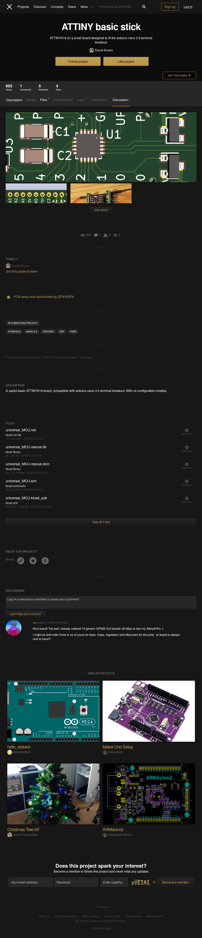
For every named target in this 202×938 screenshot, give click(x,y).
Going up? (102, 907)
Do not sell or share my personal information (101, 921)
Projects (23, 6)
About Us (44, 916)
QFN (61, 331)
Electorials (115, 752)
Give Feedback (91, 916)
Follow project (78, 61)
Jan (35, 622)
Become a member (67, 871)
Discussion (121, 99)
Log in (188, 6)
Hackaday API (154, 916)
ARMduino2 (113, 829)
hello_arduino (18, 747)
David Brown (104, 50)
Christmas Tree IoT (23, 829)
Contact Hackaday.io (66, 916)
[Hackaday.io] (9, 6)
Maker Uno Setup (118, 747)
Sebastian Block (119, 834)
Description (14, 100)
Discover (40, 6)
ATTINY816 (14, 331)
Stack (72, 6)
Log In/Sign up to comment (25, 614)
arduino (48, 331)
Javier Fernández (25, 834)
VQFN (73, 331)
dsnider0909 (22, 752)
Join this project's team (21, 271)
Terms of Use (112, 916)
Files (44, 99)
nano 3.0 (31, 331)
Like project (126, 61)
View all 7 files (101, 522)
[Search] (144, 7)
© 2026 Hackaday (101, 928)
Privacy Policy (133, 916)
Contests (57, 6)
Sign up (170, 6)
